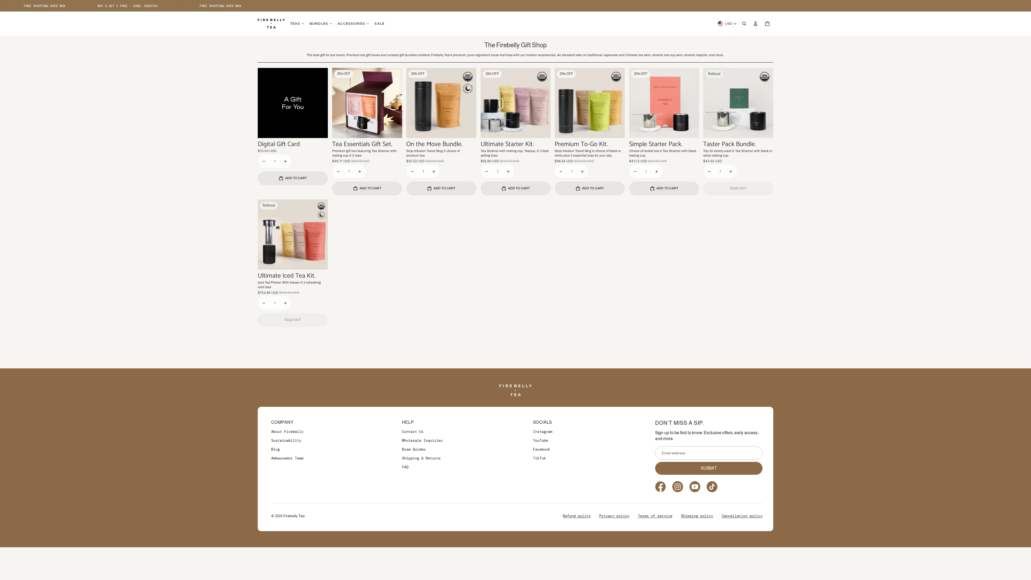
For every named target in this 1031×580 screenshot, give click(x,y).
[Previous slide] (340, 103)
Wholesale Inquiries (422, 440)
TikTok (539, 458)
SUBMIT (709, 468)
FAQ (405, 467)
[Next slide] (394, 103)
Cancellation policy (742, 515)
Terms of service (655, 515)
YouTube (540, 440)
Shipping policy (697, 515)
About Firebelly (287, 431)
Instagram (542, 431)
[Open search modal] (744, 24)
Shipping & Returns (421, 458)
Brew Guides (414, 449)
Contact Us (412, 431)
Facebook (541, 449)
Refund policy (577, 515)
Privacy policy (614, 515)
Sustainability (286, 440)
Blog (275, 449)
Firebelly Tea (294, 516)
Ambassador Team (287, 458)
